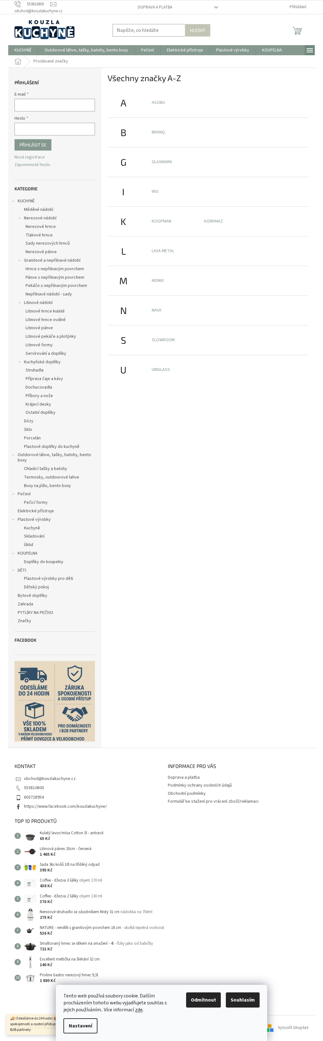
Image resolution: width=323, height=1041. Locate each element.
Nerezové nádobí (40, 218)
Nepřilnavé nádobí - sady (49, 294)
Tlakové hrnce (39, 235)
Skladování (34, 536)
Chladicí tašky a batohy (45, 469)
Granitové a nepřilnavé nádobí (52, 260)
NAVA (157, 310)
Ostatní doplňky (41, 412)
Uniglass (161, 369)
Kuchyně (32, 528)
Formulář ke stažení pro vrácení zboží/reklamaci (213, 801)
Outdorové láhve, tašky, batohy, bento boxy (54, 457)
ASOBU (158, 102)
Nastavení (80, 1025)
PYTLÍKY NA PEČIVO (35, 613)
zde (139, 1009)
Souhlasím (243, 999)
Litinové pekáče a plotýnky (51, 336)
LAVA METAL (163, 251)
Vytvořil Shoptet (293, 1028)
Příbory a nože (39, 396)
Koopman (161, 221)
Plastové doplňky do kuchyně (51, 446)
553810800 (34, 788)
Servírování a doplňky (46, 353)
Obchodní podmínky (187, 793)
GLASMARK (162, 162)
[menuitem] (23, 50)
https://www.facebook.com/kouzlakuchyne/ (65, 806)
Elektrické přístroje (36, 511)
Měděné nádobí (38, 209)
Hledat (197, 30)
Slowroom (163, 340)
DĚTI (22, 570)
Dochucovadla (39, 387)
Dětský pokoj (36, 587)
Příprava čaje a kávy (44, 379)
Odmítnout (203, 999)
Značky (24, 621)
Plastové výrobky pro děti (48, 578)
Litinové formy (39, 345)
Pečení (24, 494)
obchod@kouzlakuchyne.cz (50, 779)
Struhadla (35, 370)
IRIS (155, 191)
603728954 (34, 797)
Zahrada (25, 604)
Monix (158, 280)
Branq (158, 132)
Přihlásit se (33, 144)
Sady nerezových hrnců (48, 243)
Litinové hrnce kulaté (45, 311)
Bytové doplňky (32, 595)
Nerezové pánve (41, 252)
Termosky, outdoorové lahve (51, 477)
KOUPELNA (28, 553)
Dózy (28, 421)
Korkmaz (213, 221)
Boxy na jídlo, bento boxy (47, 486)
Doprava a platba (155, 7)
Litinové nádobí (38, 303)
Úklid (28, 545)
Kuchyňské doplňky (42, 362)
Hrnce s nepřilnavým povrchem (55, 269)
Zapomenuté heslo (32, 165)
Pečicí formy (36, 502)
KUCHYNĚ (26, 201)
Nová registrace (30, 157)
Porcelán (32, 438)
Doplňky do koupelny (43, 562)
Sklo (28, 429)
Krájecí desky (38, 404)
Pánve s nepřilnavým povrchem (55, 277)
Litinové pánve (39, 328)
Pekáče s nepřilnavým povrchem (56, 286)
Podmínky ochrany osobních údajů (200, 785)
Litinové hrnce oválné (46, 320)
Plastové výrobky (34, 519)
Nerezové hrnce (41, 226)
